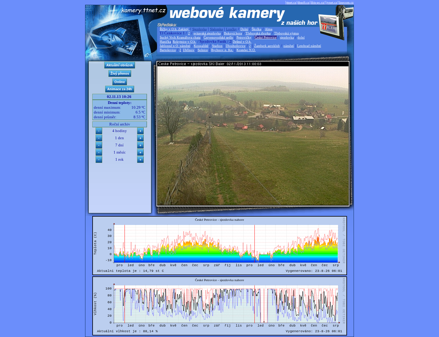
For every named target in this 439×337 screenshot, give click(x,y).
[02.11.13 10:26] (253, 203)
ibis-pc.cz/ (318, 2)
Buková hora (233, 33)
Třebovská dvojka (258, 33)
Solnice (203, 50)
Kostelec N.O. (246, 50)
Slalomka (216, 29)
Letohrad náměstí (309, 46)
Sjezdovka (199, 29)
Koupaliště (201, 46)
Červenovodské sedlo (218, 37)
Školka (256, 29)
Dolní (244, 29)
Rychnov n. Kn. (222, 50)
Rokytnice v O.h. (184, 41)
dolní (301, 37)
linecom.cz (346, 2)
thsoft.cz (303, 2)
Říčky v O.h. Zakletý (175, 29)
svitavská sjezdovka (207, 33)
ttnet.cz (291, 2)
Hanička (165, 41)
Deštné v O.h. (242, 41)
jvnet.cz (331, 2)
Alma (268, 29)
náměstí (288, 46)
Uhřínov (188, 50)
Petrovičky (244, 37)
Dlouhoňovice (235, 46)
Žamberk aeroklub (267, 46)
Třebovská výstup (286, 33)
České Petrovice (266, 37)
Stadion (217, 46)
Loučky (231, 29)
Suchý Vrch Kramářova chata (180, 37)
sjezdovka (287, 37)
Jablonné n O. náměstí (175, 46)
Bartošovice (168, 50)
